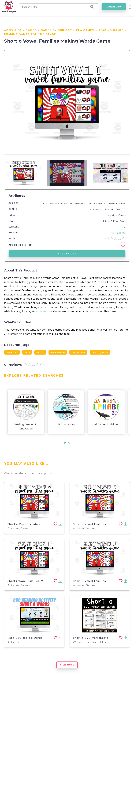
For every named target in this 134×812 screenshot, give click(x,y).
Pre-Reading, (82, 203)
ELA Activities (66, 424)
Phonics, (93, 203)
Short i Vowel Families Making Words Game (39, 581)
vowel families (57, 352)
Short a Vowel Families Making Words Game (39, 524)
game (27, 352)
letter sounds (44, 311)
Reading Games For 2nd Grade (30, 34)
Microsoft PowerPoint (114, 221)
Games (31, 30)
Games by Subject (56, 30)
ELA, (46, 203)
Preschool (109, 209)
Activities (12, 30)
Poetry (122, 203)
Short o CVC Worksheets (90, 638)
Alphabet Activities (106, 424)
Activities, (113, 215)
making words (78, 352)
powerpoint (12, 352)
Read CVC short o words (25, 638)
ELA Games (85, 30)
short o (40, 352)
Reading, (102, 203)
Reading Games (111, 30)
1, (123, 209)
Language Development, (62, 203)
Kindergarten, (97, 209)
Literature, (113, 203)
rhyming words (100, 352)
